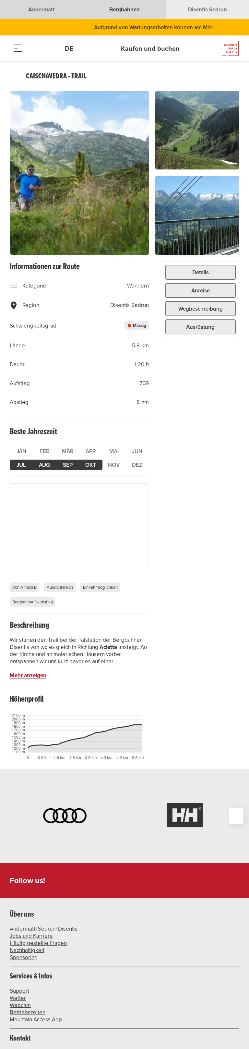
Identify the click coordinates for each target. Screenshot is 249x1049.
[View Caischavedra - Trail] (79, 173)
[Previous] (15, 76)
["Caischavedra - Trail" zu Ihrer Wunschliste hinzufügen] (232, 76)
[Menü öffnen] (18, 48)
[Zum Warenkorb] (50, 48)
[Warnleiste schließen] (223, 27)
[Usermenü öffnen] (74, 48)
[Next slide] (236, 816)
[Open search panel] (34, 48)
